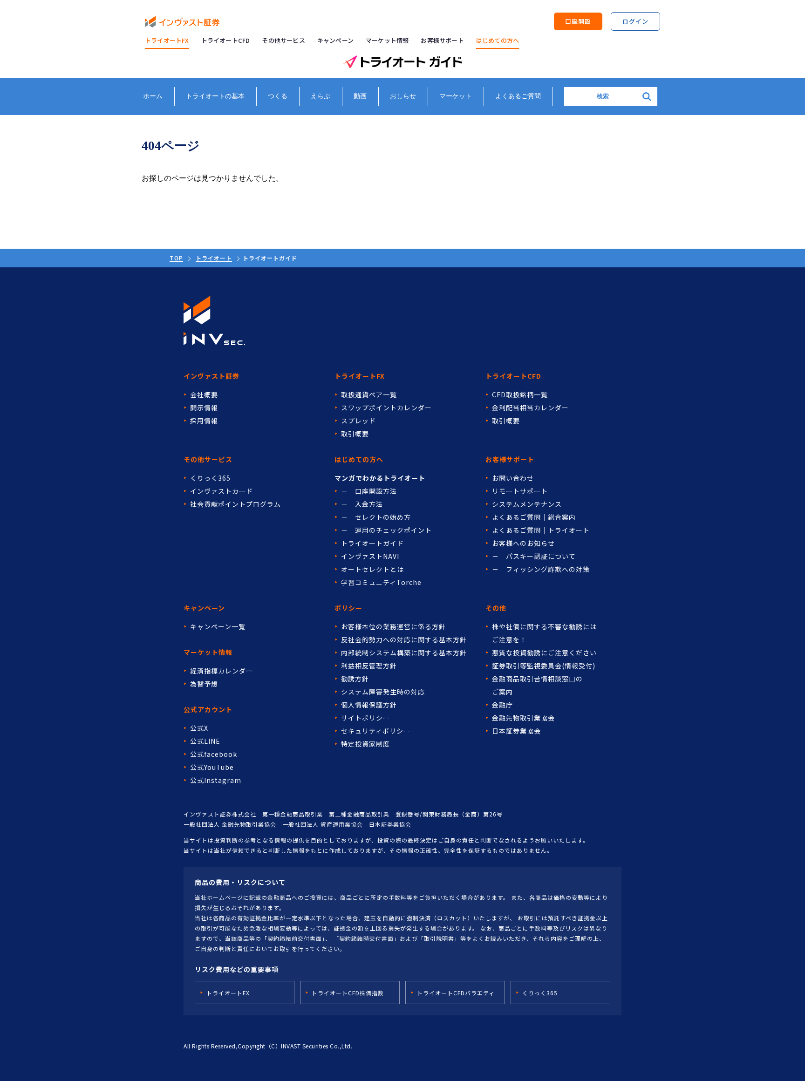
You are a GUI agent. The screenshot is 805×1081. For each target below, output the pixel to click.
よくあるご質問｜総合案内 (534, 517)
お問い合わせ (513, 478)
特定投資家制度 (365, 743)
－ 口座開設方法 (369, 491)
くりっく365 (210, 478)
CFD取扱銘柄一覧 (520, 394)
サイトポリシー (365, 717)
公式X (199, 728)
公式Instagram (215, 780)
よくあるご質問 (518, 96)
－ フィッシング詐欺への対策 (541, 569)
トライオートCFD (225, 40)
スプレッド (358, 420)
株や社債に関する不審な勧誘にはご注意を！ (544, 633)
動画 (360, 96)
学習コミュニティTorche (381, 582)
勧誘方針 (355, 678)
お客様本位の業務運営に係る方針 (393, 626)
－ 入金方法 (362, 504)
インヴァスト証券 (211, 376)
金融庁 (502, 704)
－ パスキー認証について (534, 556)
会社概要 (204, 394)
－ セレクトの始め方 (376, 517)
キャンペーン (335, 40)
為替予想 (204, 683)
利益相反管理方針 (369, 665)
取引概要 (355, 433)
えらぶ (320, 96)
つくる (277, 96)
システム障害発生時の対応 (383, 691)
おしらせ (403, 96)
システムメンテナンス (527, 504)
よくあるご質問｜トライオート (541, 530)
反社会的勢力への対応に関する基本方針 (404, 639)
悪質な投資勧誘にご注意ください (544, 652)
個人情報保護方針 (369, 704)
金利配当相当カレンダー (530, 407)
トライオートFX (167, 40)
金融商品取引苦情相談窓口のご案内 (537, 685)
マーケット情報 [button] (387, 40)
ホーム (153, 96)
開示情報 (204, 407)
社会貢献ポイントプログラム (235, 504)
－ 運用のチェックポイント (386, 530)
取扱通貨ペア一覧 (369, 394)
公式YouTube (212, 767)
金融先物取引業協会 (523, 717)
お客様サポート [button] (442, 40)
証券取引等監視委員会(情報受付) (543, 665)
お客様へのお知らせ (523, 543)
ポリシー (348, 607)
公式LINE (205, 741)
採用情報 (204, 420)
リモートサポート (520, 491)
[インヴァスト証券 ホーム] (182, 21)
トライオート (214, 258)
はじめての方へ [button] (497, 40)
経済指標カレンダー (221, 670)
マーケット (455, 96)
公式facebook (213, 754)
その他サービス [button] (283, 40)
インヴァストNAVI (370, 556)
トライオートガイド (372, 543)
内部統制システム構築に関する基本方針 (404, 652)
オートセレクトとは (372, 569)
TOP (176, 258)
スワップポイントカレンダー (386, 407)
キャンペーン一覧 (218, 626)
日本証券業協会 (516, 730)
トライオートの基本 (215, 96)
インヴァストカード (221, 491)
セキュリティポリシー (375, 730)
